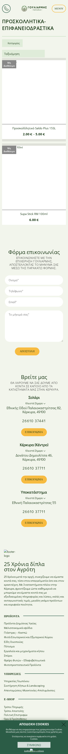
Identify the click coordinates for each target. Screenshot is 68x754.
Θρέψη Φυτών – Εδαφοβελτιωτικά (24, 660)
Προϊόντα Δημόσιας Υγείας (20, 623)
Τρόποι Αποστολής (14, 710)
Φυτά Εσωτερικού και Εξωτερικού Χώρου (28, 637)
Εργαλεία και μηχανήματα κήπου (24, 651)
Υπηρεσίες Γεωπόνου (16, 681)
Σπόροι (8, 655)
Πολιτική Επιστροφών (15, 714)
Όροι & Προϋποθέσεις (15, 718)
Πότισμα (9, 646)
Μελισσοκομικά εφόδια (18, 627)
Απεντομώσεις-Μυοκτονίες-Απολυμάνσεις (29, 690)
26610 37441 (34, 421)
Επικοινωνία (34, 432)
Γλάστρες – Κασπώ (15, 632)
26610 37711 (34, 468)
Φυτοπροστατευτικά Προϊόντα (22, 664)
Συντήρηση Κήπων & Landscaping (24, 685)
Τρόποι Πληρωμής (13, 707)
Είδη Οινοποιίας (13, 641)
